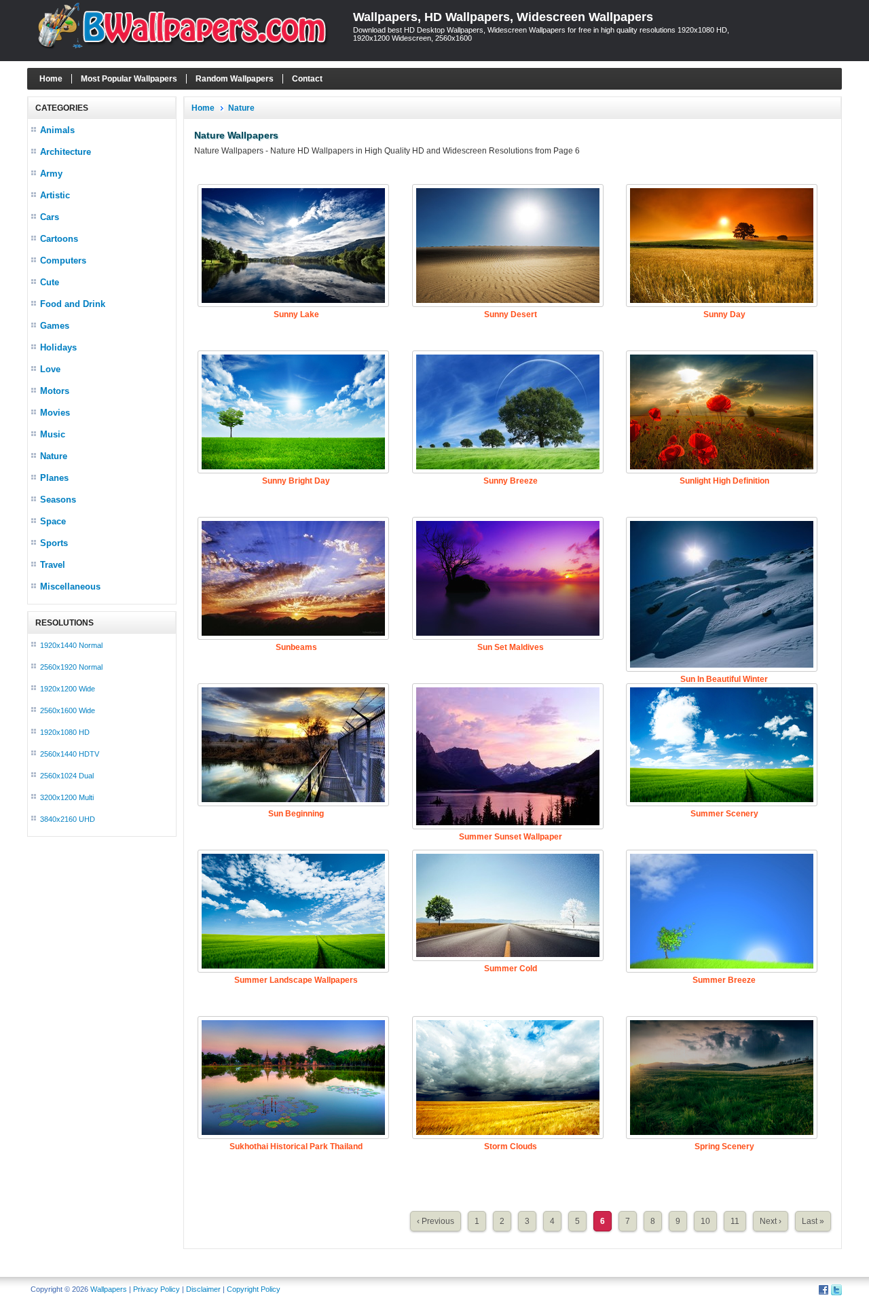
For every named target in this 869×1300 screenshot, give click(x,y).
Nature (53, 456)
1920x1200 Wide (67, 689)
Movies (55, 413)
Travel (52, 565)
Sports (54, 543)
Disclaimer (203, 1289)
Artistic (55, 195)
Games (54, 326)
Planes (54, 478)
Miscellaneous (70, 586)
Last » (813, 1221)
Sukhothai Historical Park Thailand (296, 1146)
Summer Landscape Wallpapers (296, 980)
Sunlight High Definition (724, 481)
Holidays (58, 347)
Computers (63, 260)
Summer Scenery (724, 813)
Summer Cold (510, 968)
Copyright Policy (253, 1289)
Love (50, 369)
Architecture (65, 152)
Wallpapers (108, 1289)
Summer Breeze (724, 980)
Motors (54, 391)
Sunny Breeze (510, 481)
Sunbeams (296, 647)
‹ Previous (435, 1221)
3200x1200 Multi (67, 797)
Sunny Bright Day (296, 481)
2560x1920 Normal (71, 667)
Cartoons (59, 239)
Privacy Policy (156, 1289)
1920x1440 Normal (71, 645)
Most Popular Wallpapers (129, 79)
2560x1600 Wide (67, 710)
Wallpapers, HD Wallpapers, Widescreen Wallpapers (503, 17)
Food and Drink (72, 304)
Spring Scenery (724, 1146)
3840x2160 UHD (67, 819)
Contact (307, 79)
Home (50, 79)
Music (52, 434)
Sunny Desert (510, 314)
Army (51, 173)
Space (53, 521)
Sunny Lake (296, 314)
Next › (770, 1221)
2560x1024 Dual (67, 776)
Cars (49, 217)
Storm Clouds (510, 1146)
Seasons (58, 499)
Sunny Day (724, 314)
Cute (49, 282)
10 (705, 1221)
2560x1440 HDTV (69, 754)
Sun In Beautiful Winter (724, 679)
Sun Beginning (296, 813)
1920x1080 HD (65, 732)
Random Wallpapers (235, 79)
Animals (57, 130)
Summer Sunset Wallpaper (510, 837)
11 (735, 1221)
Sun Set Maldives (510, 647)
